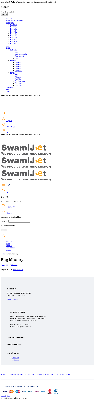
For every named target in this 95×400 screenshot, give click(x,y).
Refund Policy (65, 374)
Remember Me (9, 226)
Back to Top (5, 396)
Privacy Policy (54, 374)
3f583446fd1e (18, 270)
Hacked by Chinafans (9, 265)
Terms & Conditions (8, 374)
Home (3, 254)
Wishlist (10, 126)
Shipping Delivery (42, 374)
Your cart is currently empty (11, 201)
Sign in (9, 121)
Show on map (12, 299)
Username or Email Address (11, 217)
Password (4, 221)
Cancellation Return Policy (25, 374)
